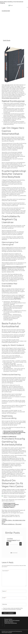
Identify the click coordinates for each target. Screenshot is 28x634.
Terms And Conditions (10, 623)
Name (4, 591)
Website (4, 604)
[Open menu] (2, 7)
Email (4, 597)
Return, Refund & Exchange (12, 620)
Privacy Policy (8, 619)
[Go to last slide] (7, 544)
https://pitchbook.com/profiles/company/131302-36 (14, 267)
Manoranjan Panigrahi (7, 632)
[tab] (12, 552)
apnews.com (17, 298)
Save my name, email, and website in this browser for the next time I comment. (13, 609)
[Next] (20, 544)
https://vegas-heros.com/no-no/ (10, 98)
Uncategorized (6, 10)
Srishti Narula (6, 40)
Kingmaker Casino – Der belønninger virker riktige (13, 520)
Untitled (10, 539)
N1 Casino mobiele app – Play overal (11, 523)
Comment (5, 570)
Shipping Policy (8, 621)
